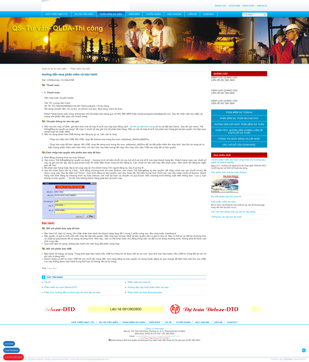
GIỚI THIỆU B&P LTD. (56, 14)
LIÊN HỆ (192, 14)
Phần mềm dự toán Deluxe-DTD (60, 287)
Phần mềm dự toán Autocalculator (145, 292)
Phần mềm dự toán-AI (139, 282)
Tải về (47, 282)
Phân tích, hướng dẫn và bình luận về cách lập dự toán (72, 292)
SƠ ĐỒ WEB (234, 6)
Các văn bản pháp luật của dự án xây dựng (233, 211)
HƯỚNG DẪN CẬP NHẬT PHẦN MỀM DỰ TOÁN (239, 124)
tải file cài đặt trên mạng (142, 126)
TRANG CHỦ (220, 6)
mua (49, 268)
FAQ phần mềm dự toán (223, 201)
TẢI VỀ (168, 322)
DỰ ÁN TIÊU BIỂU (84, 14)
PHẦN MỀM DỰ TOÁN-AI (239, 112)
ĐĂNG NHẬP (248, 6)
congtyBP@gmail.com (145, 336)
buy (55, 268)
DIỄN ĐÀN (134, 14)
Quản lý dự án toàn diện (54, 68)
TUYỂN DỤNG (153, 14)
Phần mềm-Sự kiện (80, 68)
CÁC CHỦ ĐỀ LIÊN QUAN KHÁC (239, 144)
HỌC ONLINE (174, 14)
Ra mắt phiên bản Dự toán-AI (226, 196)
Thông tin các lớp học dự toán (226, 216)
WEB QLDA (262, 6)
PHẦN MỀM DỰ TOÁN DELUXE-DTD (239, 118)
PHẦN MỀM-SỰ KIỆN (111, 14)
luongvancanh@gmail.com (168, 336)
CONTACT (208, 14)
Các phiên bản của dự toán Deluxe (229, 172)
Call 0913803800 (13, 357)
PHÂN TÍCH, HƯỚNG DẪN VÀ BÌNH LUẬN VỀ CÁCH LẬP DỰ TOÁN (239, 131)
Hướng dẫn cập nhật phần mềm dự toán (148, 287)
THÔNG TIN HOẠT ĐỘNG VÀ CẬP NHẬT (239, 138)
